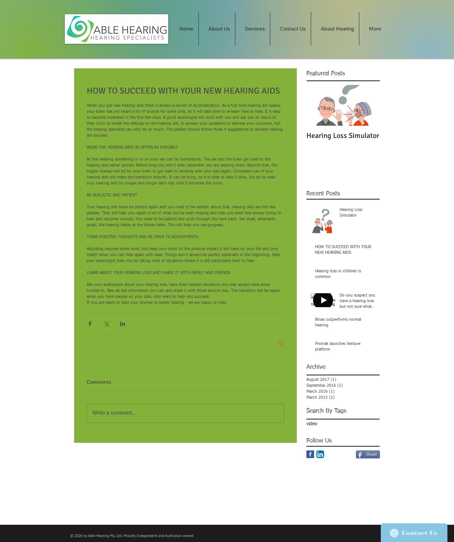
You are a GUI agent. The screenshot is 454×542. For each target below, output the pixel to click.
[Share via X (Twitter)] (106, 323)
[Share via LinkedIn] (122, 323)
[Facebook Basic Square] (310, 454)
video (311, 424)
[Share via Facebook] (90, 323)
